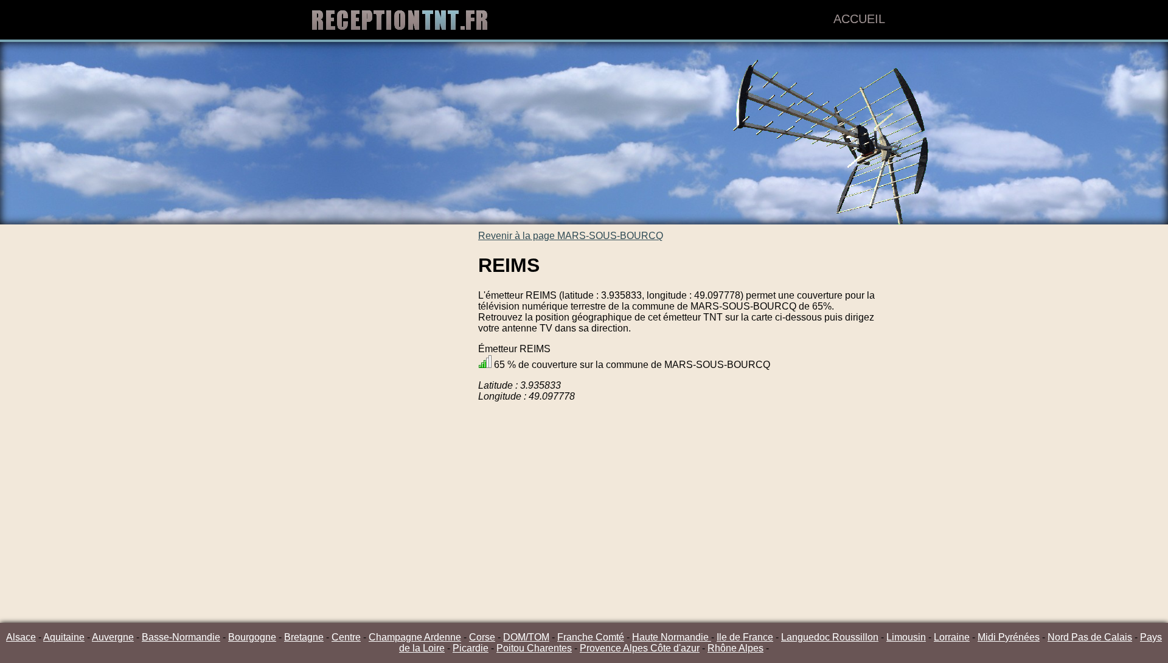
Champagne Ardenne (415, 637)
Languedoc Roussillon (829, 637)
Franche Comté (590, 637)
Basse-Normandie (181, 637)
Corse (482, 637)
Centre (346, 637)
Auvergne (113, 637)
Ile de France (745, 637)
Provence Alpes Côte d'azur (640, 648)
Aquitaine (64, 637)
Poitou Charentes (534, 648)
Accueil (859, 19)
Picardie (470, 648)
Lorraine (952, 637)
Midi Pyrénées (1009, 637)
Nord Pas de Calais (1090, 637)
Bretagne (304, 637)
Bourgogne (252, 637)
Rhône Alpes (735, 648)
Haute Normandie (671, 637)
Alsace (21, 637)
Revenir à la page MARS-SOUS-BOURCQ (570, 236)
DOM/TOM (526, 637)
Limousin (906, 637)
